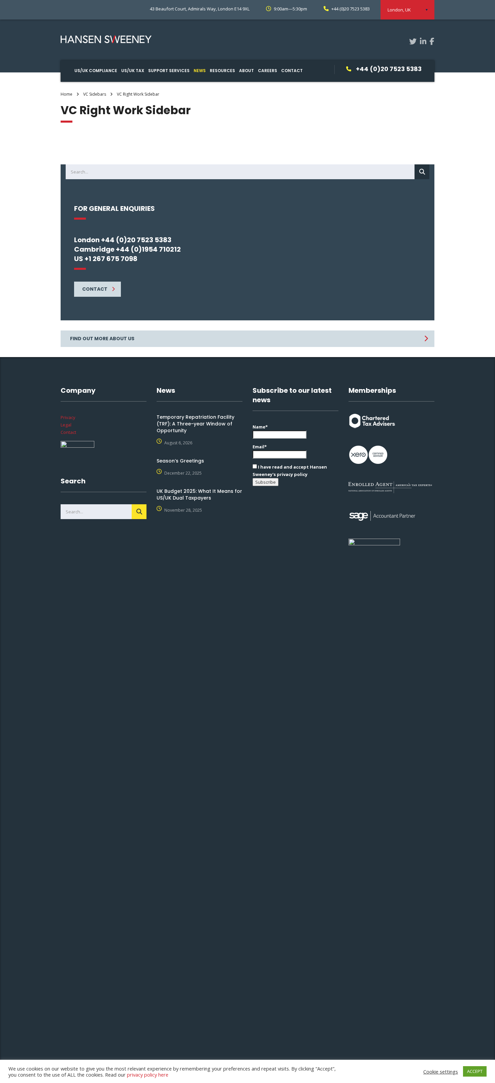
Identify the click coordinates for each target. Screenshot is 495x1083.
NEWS (200, 70)
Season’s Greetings (180, 460)
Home (66, 94)
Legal (66, 425)
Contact (68, 432)
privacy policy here (147, 1074)
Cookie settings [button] (440, 1072)
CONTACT (292, 70)
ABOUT (246, 70)
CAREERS (267, 70)
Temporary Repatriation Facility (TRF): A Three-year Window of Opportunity (195, 424)
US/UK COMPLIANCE (95, 70)
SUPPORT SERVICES (169, 70)
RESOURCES (222, 70)
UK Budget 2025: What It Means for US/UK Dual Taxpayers (199, 494)
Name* (260, 427)
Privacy (68, 417)
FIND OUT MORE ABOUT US (102, 338)
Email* (260, 447)
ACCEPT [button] (475, 1071)
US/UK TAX (132, 70)
